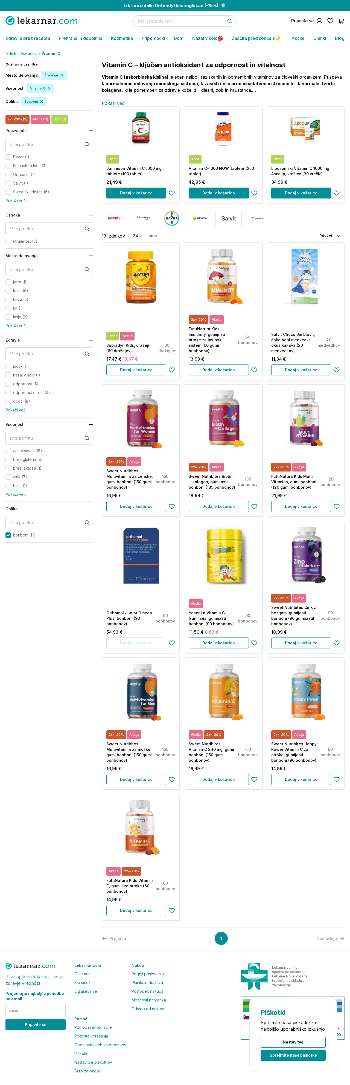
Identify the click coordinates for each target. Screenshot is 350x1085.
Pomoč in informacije (93, 1027)
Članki (319, 38)
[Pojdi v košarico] (341, 20)
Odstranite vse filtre (21, 64)
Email (13, 1010)
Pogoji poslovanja (148, 973)
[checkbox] (8, 157)
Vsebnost (29, 53)
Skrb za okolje (87, 1071)
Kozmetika (122, 38)
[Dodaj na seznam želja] (171, 193)
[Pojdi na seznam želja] (330, 20)
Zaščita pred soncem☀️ (256, 38)
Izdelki (11, 53)
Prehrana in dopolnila (80, 38)
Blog (340, 38)
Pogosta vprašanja (91, 1036)
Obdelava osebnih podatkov (100, 1044)
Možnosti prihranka (149, 1000)
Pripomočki (153, 38)
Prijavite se (35, 1024)
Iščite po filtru (21, 144)
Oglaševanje (85, 991)
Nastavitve (293, 1042)
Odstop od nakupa (148, 1008)
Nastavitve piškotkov (93, 1062)
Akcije (298, 38)
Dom (178, 38)
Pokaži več (15, 200)
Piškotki (81, 1053)
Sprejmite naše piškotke (293, 1055)
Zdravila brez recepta (27, 38)
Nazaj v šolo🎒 (207, 38)
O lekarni (82, 973)
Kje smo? (82, 982)
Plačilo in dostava (147, 982)
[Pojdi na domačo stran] (41, 20)
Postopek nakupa (148, 991)
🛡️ (175, 5)
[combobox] (137, 236)
